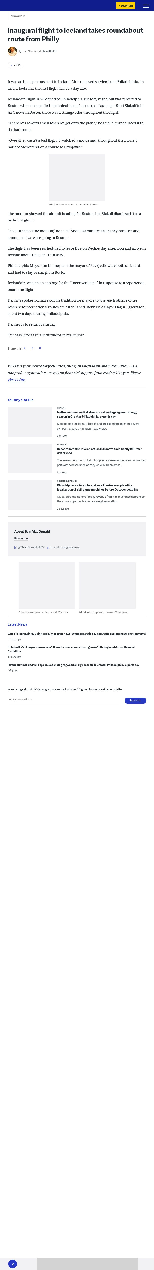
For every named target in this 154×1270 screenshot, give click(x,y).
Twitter (32, 347)
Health (61, 408)
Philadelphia (18, 15)
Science (61, 444)
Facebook (25, 347)
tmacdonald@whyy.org (65, 547)
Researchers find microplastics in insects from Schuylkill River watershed (99, 451)
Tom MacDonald (32, 51)
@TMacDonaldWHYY (31, 547)
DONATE (127, 5)
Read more (21, 538)
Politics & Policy (67, 480)
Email (40, 347)
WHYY (14, 6)
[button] (12, 1264)
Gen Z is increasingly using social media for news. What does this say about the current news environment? (77, 634)
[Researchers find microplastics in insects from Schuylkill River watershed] (30, 461)
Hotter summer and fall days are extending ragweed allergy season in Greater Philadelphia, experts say (97, 414)
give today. (16, 379)
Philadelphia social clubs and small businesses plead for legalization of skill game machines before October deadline (97, 487)
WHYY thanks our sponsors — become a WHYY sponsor (73, 204)
